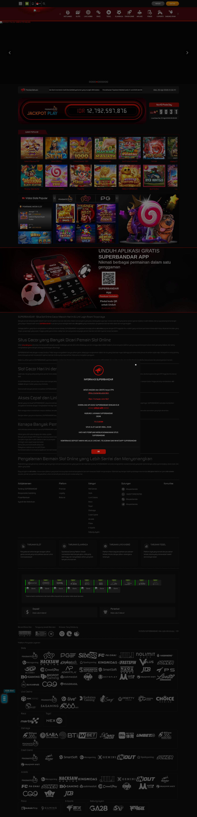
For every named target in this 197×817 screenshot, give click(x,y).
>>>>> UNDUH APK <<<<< (98, 408)
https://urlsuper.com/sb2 (98, 399)
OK (98, 451)
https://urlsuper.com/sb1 (98, 393)
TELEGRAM (98, 421)
